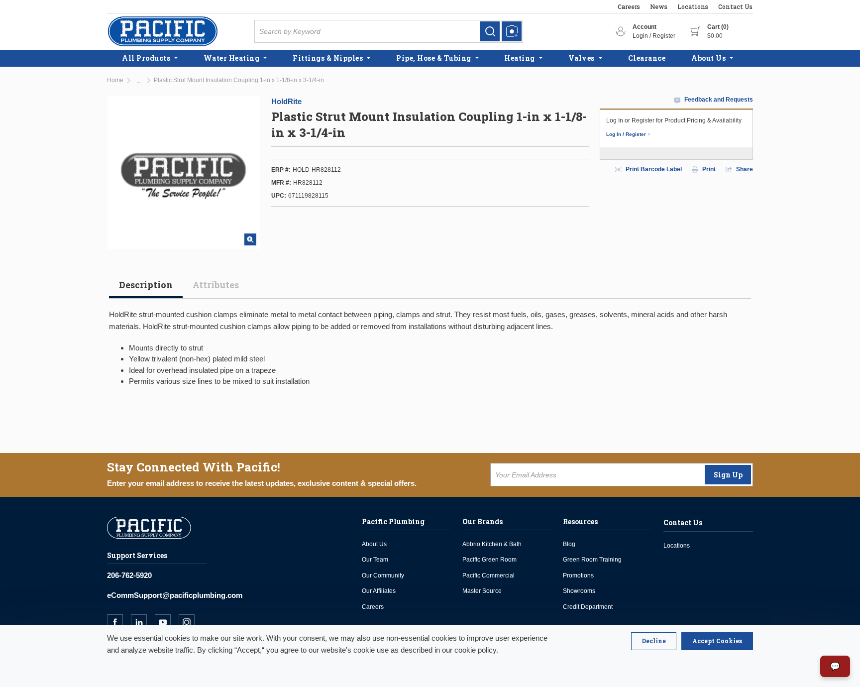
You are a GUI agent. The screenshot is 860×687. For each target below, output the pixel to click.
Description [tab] (146, 284)
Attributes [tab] (216, 284)
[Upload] (512, 31)
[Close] (653, 641)
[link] (490, 31)
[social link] (119, 622)
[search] (490, 31)
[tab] (146, 288)
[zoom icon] (250, 239)
